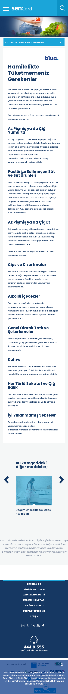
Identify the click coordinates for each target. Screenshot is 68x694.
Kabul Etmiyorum (34, 683)
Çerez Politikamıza (18, 681)
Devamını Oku (28, 480)
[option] (34, 496)
